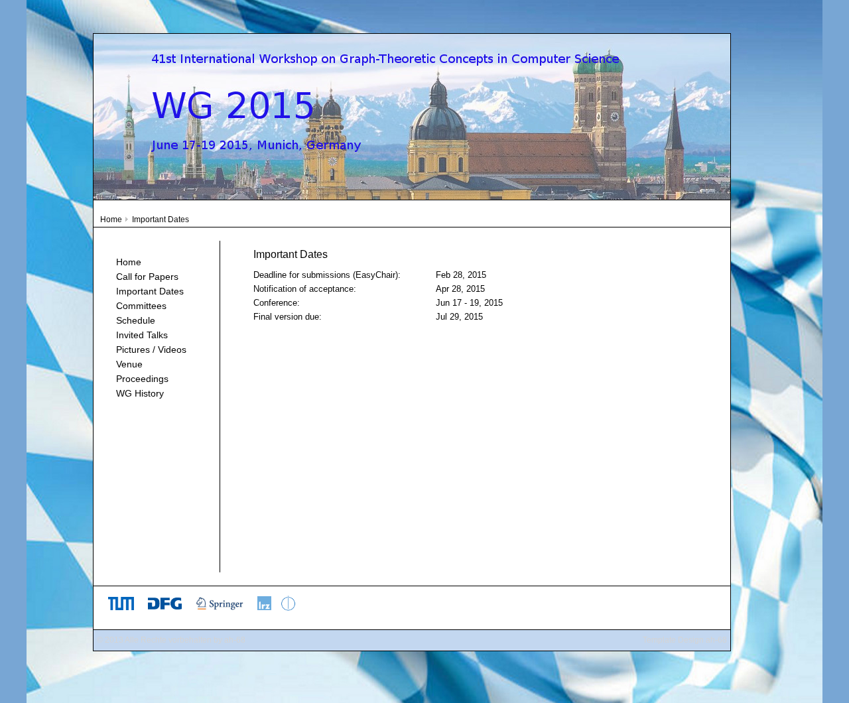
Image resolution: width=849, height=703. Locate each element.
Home (111, 219)
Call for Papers (147, 276)
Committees (141, 305)
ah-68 (234, 640)
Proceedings (142, 378)
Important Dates (150, 291)
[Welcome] (412, 196)
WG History (140, 393)
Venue (129, 364)
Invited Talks (142, 335)
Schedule (135, 320)
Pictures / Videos (151, 349)
